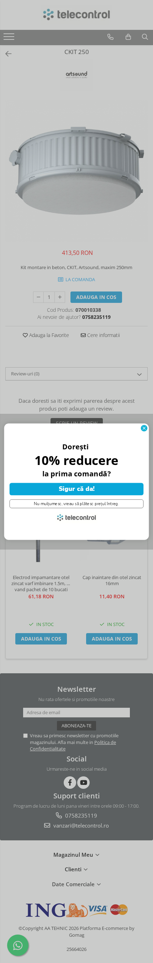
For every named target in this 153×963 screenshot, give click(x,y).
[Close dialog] (144, 428)
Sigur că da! (77, 489)
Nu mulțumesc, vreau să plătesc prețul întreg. (76, 504)
